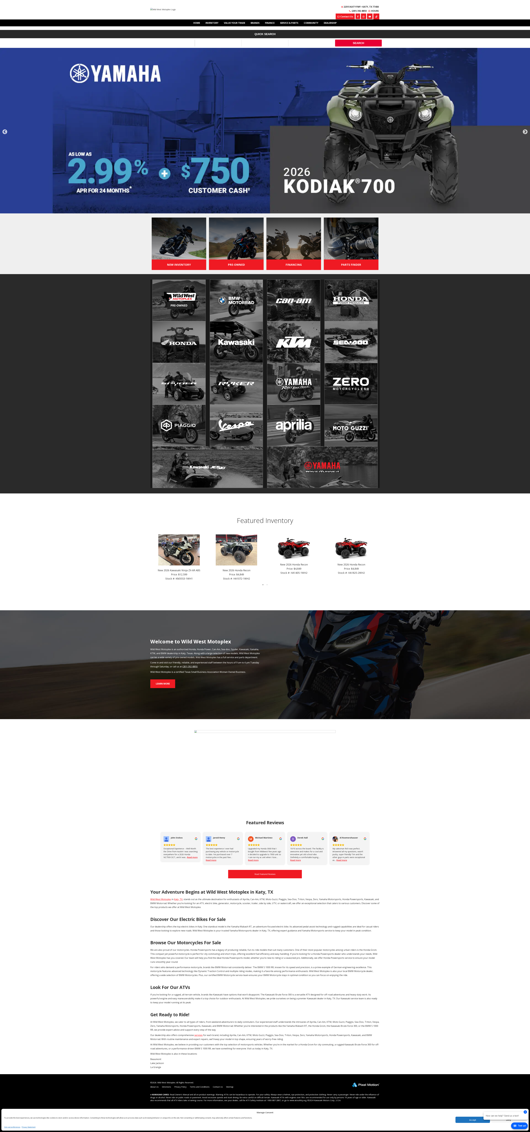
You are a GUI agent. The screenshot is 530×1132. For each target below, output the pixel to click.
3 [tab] (260, 210)
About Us (154, 1087)
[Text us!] (519, 1126)
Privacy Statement (28, 1127)
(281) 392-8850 (190, 666)
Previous (11, 134)
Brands (255, 22)
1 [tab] (252, 210)
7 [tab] (277, 210)
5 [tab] (269, 210)
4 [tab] (265, 210)
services (198, 1035)
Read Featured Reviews (265, 874)
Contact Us (218, 1087)
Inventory (212, 22)
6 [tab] (273, 210)
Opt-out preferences (12, 1127)
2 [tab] (256, 210)
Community (311, 22)
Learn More (163, 683)
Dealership (330, 22)
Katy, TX (178, 899)
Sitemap (229, 1087)
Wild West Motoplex (160, 899)
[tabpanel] (179, 557)
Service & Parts (289, 22)
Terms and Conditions (200, 1087)
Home (196, 22)
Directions (166, 1087)
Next (525, 132)
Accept (472, 1119)
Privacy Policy (180, 1087)
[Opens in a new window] (358, 16)
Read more (192, 857)
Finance (270, 22)
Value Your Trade (234, 22)
